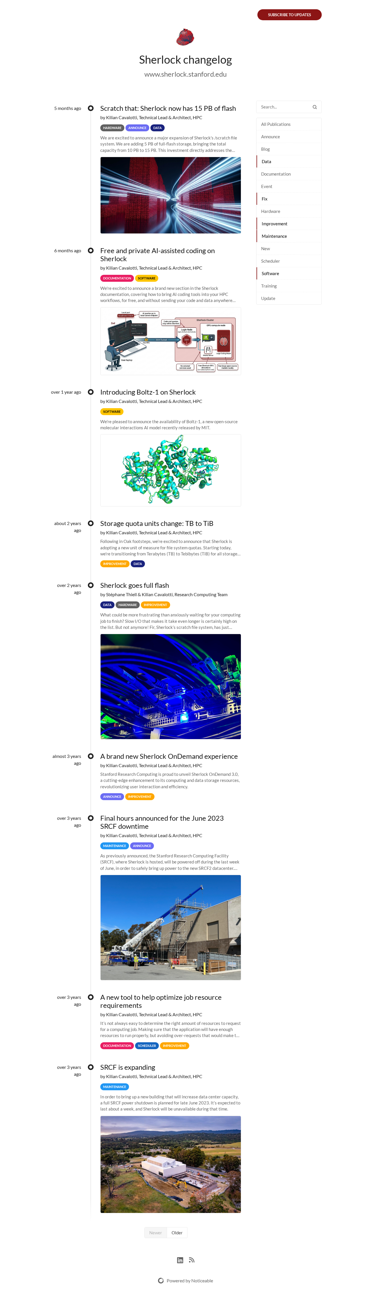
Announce (270, 136)
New (265, 248)
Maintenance (274, 236)
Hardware (270, 211)
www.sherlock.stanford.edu (185, 74)
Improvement (275, 223)
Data (266, 161)
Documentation (276, 173)
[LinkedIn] (183, 1259)
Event (266, 186)
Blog (265, 149)
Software (270, 273)
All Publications (276, 124)
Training (269, 285)
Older (177, 1232)
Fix (265, 198)
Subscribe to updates (289, 14)
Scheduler (270, 261)
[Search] (314, 107)
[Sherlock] (185, 38)
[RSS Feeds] (191, 1259)
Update (268, 298)
